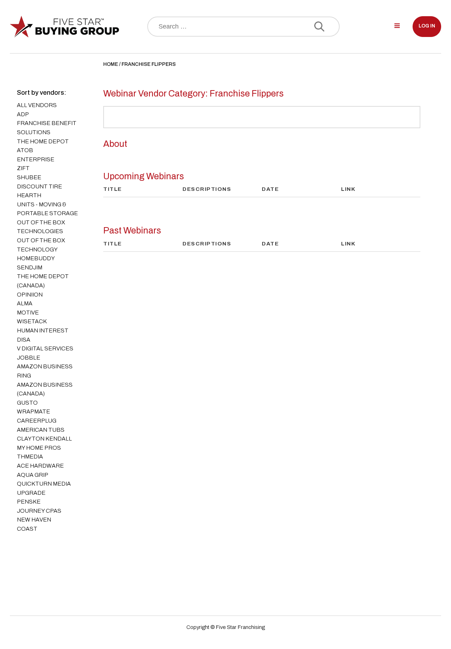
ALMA (24, 303)
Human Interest (42, 330)
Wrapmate (33, 411)
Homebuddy (36, 258)
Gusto (27, 403)
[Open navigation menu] (397, 26)
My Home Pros (39, 448)
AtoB (25, 150)
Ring (24, 376)
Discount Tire (39, 186)
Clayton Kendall (44, 439)
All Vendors (37, 105)
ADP (23, 114)
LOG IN (427, 26)
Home (110, 64)
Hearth (29, 195)
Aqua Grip (32, 475)
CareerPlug (36, 421)
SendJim (29, 267)
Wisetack (32, 321)
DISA (23, 340)
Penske (29, 502)
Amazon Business (45, 366)
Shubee (29, 177)
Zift (23, 168)
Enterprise (35, 159)
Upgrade (31, 493)
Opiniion (30, 295)
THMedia (30, 457)
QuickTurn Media (44, 484)
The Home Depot (43, 141)
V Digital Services (45, 348)
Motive (28, 313)
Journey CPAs (39, 511)
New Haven (34, 520)
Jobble (28, 358)
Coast (27, 529)
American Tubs (40, 430)
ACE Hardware (40, 466)
